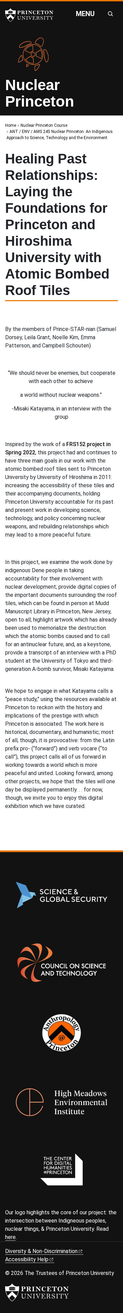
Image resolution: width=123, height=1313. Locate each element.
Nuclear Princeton (39, 93)
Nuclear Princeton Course (43, 125)
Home (10, 125)
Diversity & (41, 1251)
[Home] (36, 57)
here (10, 1237)
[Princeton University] (32, 15)
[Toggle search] (110, 14)
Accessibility (27, 1259)
